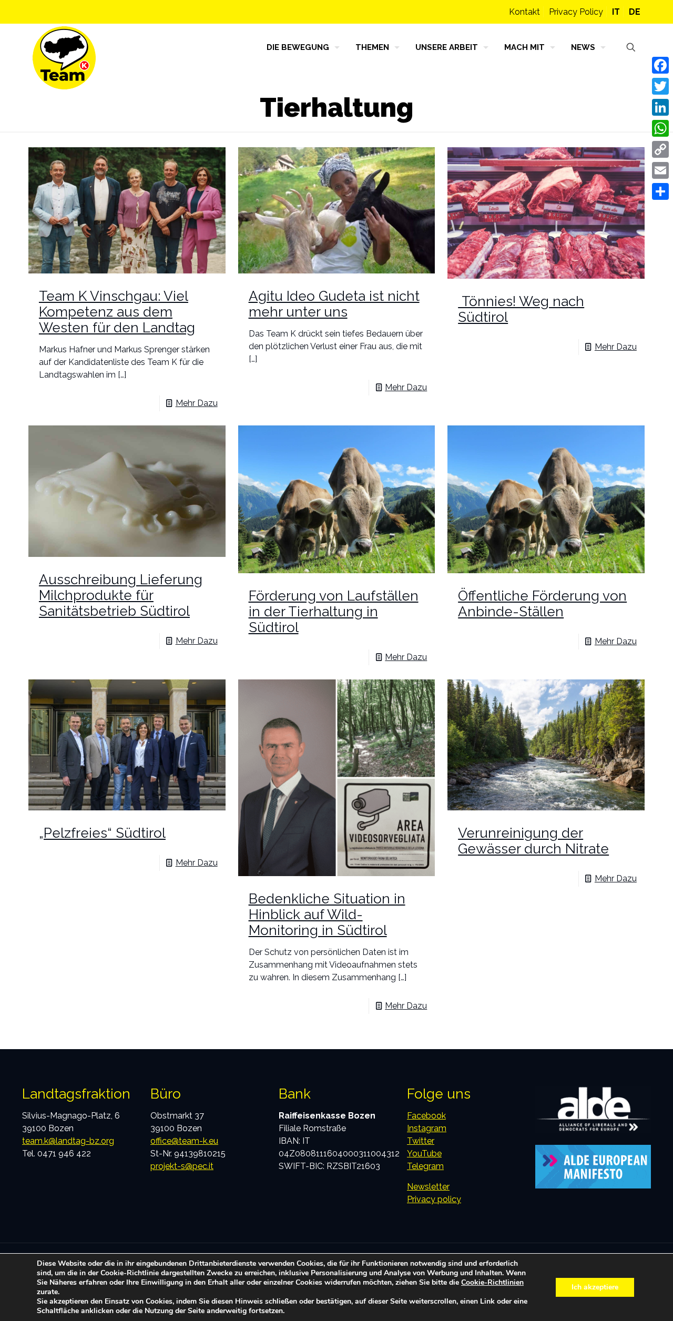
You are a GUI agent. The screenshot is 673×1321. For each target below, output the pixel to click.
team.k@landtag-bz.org (68, 1141)
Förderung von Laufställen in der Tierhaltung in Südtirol (334, 611)
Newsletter (428, 1187)
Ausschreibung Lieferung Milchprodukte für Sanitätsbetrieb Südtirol (120, 595)
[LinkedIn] (660, 107)
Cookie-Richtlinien (492, 1282)
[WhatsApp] (660, 128)
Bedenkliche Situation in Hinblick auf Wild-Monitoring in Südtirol (327, 914)
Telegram (425, 1166)
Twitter (420, 1141)
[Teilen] (660, 191)
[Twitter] (660, 86)
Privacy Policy (576, 12)
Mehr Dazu (197, 403)
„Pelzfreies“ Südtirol (102, 833)
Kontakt (524, 12)
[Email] (660, 170)
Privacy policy (434, 1199)
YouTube (424, 1154)
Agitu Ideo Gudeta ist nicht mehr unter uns (334, 304)
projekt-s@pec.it (181, 1166)
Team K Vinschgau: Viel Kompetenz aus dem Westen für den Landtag (117, 312)
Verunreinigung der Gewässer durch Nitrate (533, 841)
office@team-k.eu (184, 1141)
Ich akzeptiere (595, 1287)
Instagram (426, 1128)
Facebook (426, 1116)
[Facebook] (660, 65)
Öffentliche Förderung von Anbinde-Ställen (542, 603)
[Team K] (64, 58)
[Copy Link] (660, 149)
